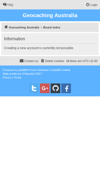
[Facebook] (66, 88)
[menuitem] (8, 5)
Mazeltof (30, 73)
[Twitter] (34, 88)
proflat (13, 73)
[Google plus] (45, 88)
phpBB (22, 69)
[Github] (55, 88)
